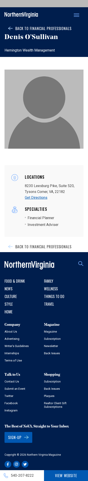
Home (8, 311)
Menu (76, 15)
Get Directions (36, 197)
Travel (49, 304)
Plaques (49, 396)
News (8, 288)
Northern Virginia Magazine (21, 15)
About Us (11, 331)
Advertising (12, 338)
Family (48, 281)
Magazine (50, 331)
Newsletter (51, 346)
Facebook (11, 403)
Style (9, 304)
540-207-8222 (22, 475)
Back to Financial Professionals (43, 28)
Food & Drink (15, 281)
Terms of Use (13, 360)
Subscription (52, 338)
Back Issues (52, 353)
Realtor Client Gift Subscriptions (55, 404)
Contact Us (12, 381)
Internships (12, 353)
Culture (11, 296)
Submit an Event (15, 388)
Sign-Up (14, 437)
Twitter (9, 396)
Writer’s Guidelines (17, 346)
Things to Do (54, 296)
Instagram (11, 410)
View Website (66, 475)
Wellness (51, 288)
